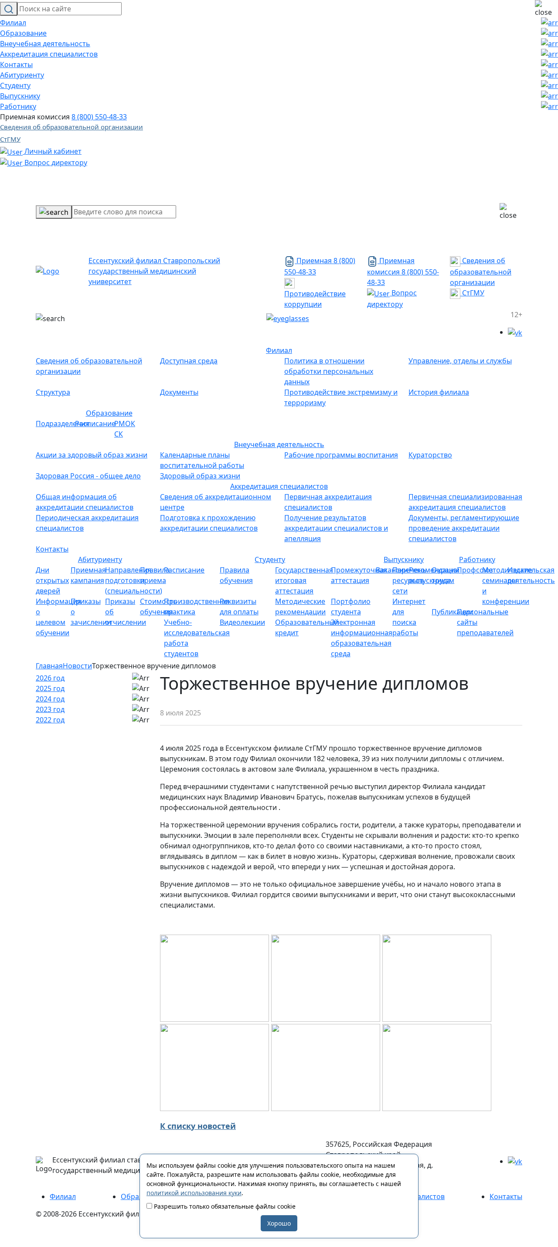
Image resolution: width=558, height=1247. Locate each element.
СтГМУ (10, 139)
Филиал (13, 22)
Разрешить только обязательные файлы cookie (224, 1206)
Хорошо (279, 1223)
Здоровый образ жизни (200, 476)
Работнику (18, 106)
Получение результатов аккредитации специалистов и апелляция (336, 528)
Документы (179, 392)
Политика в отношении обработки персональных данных (328, 371)
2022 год (50, 720)
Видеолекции (242, 622)
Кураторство (430, 455)
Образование (23, 33)
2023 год (50, 709)
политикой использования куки (194, 1193)
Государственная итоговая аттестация (304, 580)
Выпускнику (20, 96)
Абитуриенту (22, 75)
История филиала (438, 392)
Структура (53, 392)
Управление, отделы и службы (460, 361)
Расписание (95, 423)
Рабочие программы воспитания (341, 455)
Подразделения (62, 423)
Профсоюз (475, 570)
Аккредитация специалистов (49, 54)
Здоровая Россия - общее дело (88, 476)
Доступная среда (189, 361)
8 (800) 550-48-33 (99, 117)
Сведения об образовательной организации (71, 126)
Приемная (313, 260)
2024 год (50, 699)
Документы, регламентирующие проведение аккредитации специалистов (463, 528)
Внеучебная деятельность (45, 43)
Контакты (16, 64)
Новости (77, 666)
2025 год (50, 688)
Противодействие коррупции (315, 299)
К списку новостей (198, 1126)
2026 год (50, 678)
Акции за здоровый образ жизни (91, 455)
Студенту (15, 85)
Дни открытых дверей (52, 580)
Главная (49, 666)
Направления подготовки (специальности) (133, 580)
